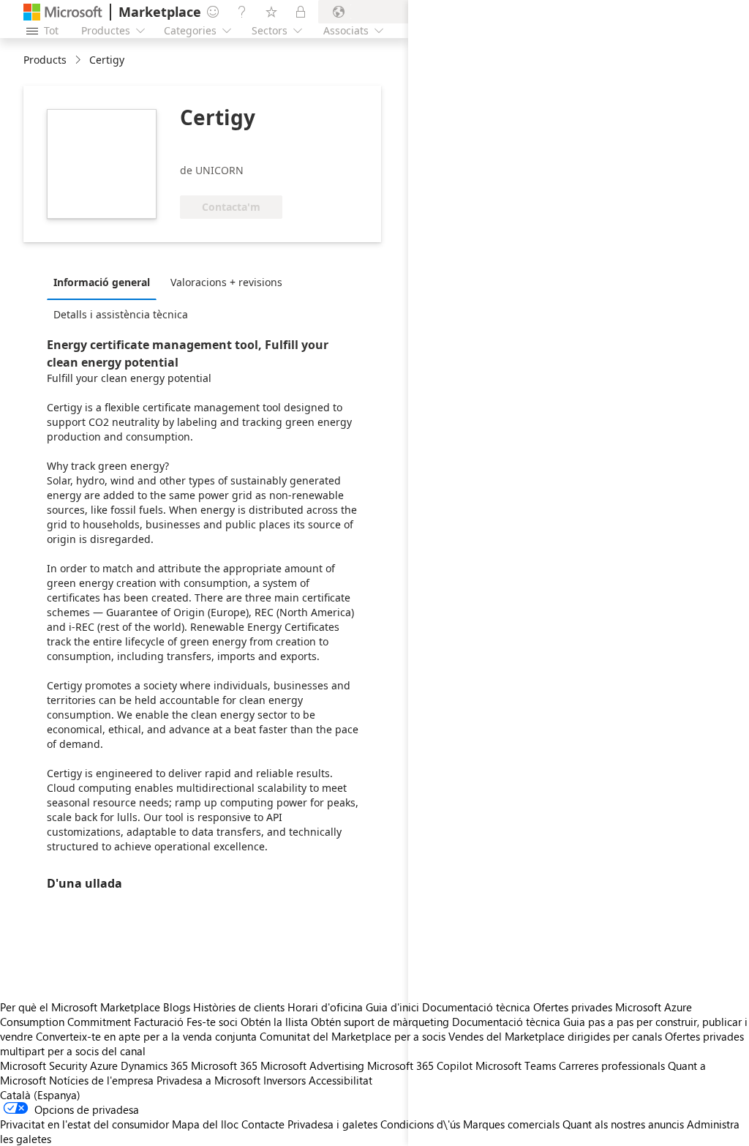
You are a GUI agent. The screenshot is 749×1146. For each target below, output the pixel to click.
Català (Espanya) (40, 1094)
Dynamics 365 (154, 1065)
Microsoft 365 (224, 1065)
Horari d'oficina (325, 1007)
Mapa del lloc (205, 1124)
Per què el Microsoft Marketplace (80, 1007)
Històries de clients (239, 1007)
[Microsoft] (62, 12)
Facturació (159, 1021)
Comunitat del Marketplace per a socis (352, 1036)
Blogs (176, 1007)
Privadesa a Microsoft (208, 1080)
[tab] (105, 282)
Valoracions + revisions (226, 282)
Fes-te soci (212, 1021)
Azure (104, 1065)
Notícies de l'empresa (101, 1080)
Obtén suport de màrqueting (380, 1021)
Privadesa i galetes (332, 1124)
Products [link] (45, 60)
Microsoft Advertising (312, 1065)
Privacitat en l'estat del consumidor (84, 1124)
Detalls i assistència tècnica (120, 314)
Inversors (284, 1080)
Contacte (263, 1124)
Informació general (101, 282)
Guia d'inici (392, 1007)
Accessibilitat (340, 1080)
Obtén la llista (274, 1021)
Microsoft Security (43, 1065)
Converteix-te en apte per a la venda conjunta (146, 1036)
